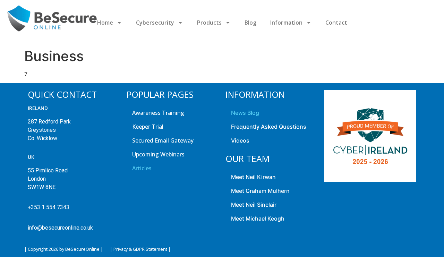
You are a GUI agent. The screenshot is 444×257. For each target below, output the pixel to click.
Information (286, 22)
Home (105, 22)
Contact (336, 22)
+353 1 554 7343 (48, 207)
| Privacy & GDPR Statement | (140, 249)
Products (209, 22)
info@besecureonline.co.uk (60, 227)
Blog (250, 22)
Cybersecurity (155, 22)
